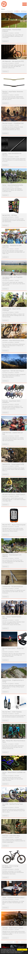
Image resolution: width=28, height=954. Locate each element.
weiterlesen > (5, 41)
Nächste (24, 11)
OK (22, 949)
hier (21, 952)
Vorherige (9, 11)
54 (18, 11)
